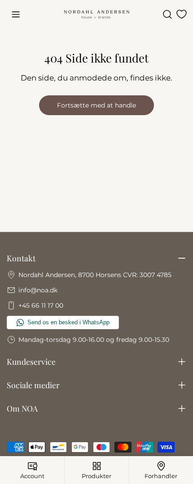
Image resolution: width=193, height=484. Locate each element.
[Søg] (167, 14)
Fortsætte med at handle (96, 105)
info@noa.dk (37, 290)
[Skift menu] (16, 14)
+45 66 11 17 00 (40, 305)
